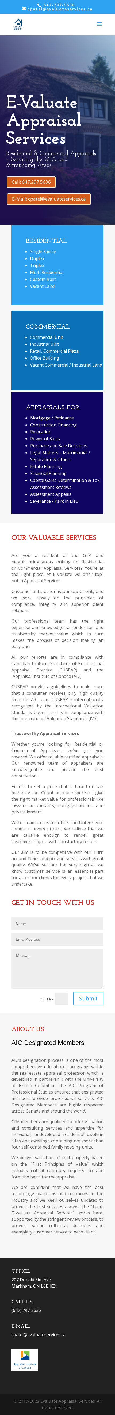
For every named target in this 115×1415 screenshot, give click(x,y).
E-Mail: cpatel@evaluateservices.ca (49, 199)
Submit (88, 998)
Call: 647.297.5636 (31, 182)
